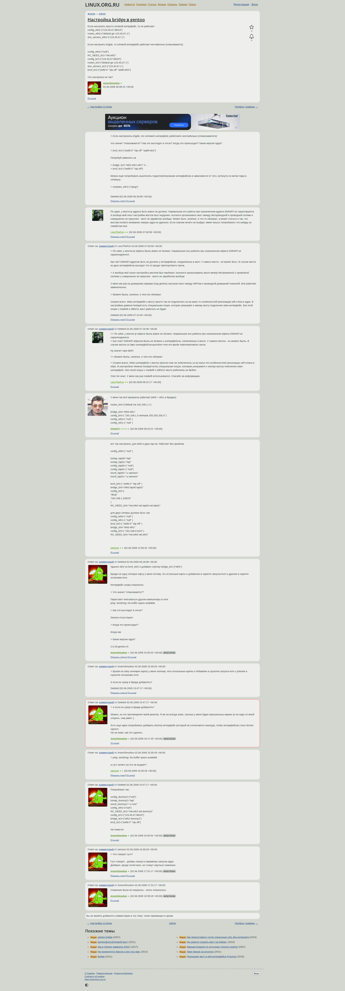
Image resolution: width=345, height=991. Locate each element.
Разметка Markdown (123, 973)
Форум (162, 4)
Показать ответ (118, 201)
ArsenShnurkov (111, 83)
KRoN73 (115, 428)
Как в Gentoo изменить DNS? (114, 947)
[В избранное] (251, 27)
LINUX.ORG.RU (102, 4)
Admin (102, 14)
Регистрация (241, 4)
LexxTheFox (117, 232)
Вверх (256, 973)
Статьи (152, 4)
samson (115, 548)
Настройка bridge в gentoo (116, 19)
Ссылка (91, 98)
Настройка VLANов (101, 107)
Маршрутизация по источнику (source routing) (212, 947)
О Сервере (90, 973)
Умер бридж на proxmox (200, 951)
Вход (255, 4)
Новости (129, 4)
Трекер (183, 4)
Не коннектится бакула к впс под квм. (119, 951)
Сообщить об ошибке (95, 976)
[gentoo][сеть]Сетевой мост (113, 942)
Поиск (192, 4)
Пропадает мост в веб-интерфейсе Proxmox (212, 956)
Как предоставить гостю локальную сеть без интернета (218, 937)
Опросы (172, 4)
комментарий (106, 246)
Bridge (101, 956)
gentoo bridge (105, 937)
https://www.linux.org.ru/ (95, 979)
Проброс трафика (245, 107)
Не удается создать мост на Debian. (207, 942)
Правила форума (104, 973)
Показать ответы (119, 657)
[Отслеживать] (251, 36)
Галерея (141, 4)
